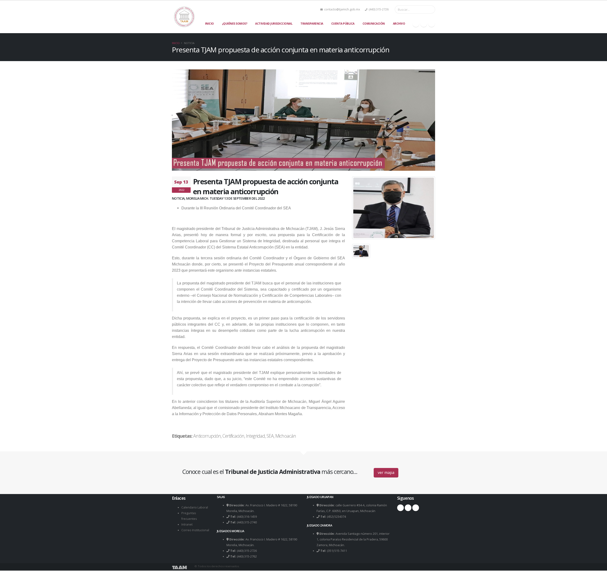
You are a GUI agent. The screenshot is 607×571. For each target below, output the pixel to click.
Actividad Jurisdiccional (273, 24)
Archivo (399, 24)
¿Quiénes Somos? (234, 24)
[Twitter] (423, 23)
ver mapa (386, 472)
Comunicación (374, 24)
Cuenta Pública (342, 24)
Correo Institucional (195, 530)
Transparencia (311, 24)
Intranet (187, 524)
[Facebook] (416, 23)
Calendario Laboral (194, 507)
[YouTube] (431, 23)
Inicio (209, 24)
